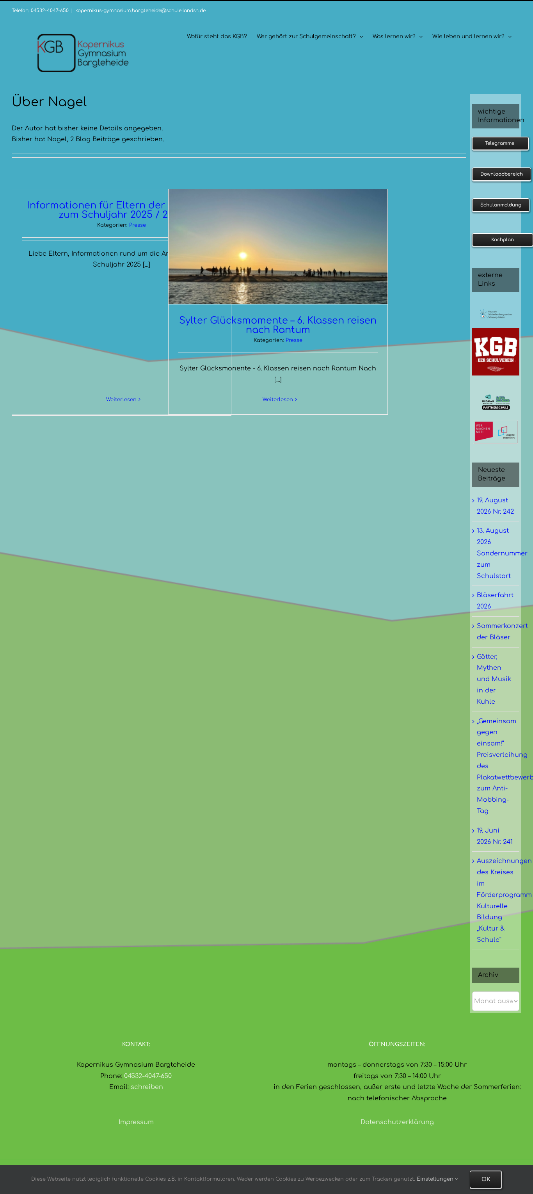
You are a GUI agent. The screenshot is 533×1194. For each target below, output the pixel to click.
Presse (137, 225)
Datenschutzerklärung (397, 1122)
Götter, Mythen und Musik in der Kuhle (494, 679)
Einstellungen (436, 1179)
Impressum (136, 1122)
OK (485, 1179)
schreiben (147, 1087)
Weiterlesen (121, 399)
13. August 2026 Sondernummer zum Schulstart (502, 553)
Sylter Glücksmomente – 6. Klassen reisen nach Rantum (278, 325)
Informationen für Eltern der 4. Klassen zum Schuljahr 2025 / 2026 (121, 210)
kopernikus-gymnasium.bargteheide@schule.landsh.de (140, 10)
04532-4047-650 (148, 1076)
